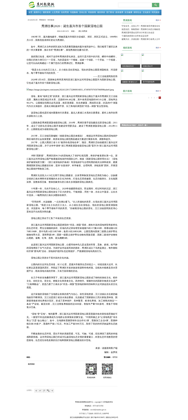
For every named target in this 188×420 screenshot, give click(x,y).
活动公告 (83, 12)
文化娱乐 (146, 12)
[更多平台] (52, 391)
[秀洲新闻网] (42, 4)
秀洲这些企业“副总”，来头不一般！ (135, 125)
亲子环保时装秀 (148, 82)
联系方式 (98, 414)
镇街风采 (101, 12)
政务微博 (119, 12)
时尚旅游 (156, 12)
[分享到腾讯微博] (44, 390)
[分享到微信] (48, 390)
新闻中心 (37, 12)
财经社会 (137, 12)
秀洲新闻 (127, 20)
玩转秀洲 (65, 12)
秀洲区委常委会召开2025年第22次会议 (138, 33)
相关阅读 (31, 364)
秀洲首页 (42, 20)
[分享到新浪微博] (40, 390)
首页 (30, 12)
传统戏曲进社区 (128, 66)
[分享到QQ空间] (36, 390)
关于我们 (82, 414)
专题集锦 (74, 12)
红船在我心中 (148, 66)
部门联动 (110, 12)
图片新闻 (127, 91)
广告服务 (90, 414)
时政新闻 (92, 12)
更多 (157, 20)
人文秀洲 (56, 12)
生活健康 (128, 12)
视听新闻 (47, 12)
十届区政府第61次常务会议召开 (135, 36)
